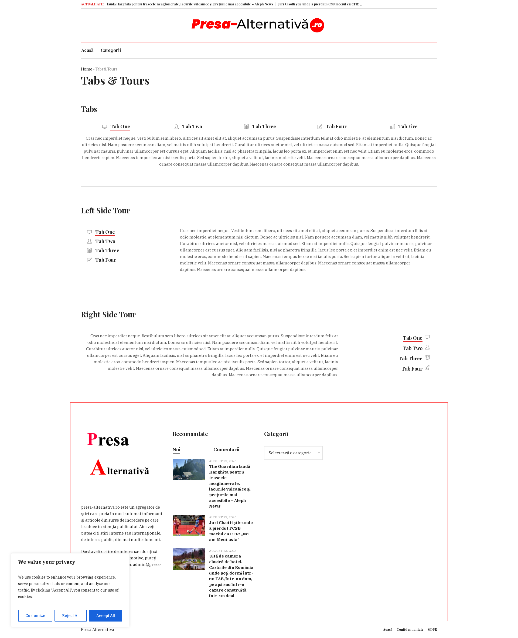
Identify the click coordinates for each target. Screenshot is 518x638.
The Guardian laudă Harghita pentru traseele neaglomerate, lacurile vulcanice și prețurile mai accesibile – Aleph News (162, 4)
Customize (35, 615)
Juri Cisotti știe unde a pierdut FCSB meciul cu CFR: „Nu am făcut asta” (318, 4)
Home (86, 69)
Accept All (105, 615)
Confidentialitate (410, 629)
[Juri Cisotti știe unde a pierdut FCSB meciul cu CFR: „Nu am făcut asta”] (189, 525)
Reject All (71, 615)
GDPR (432, 629)
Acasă (387, 629)
